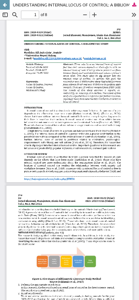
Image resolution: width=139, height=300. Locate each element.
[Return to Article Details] (5, 5)
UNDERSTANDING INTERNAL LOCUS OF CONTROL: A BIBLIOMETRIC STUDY (76, 5)
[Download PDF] (134, 5)
